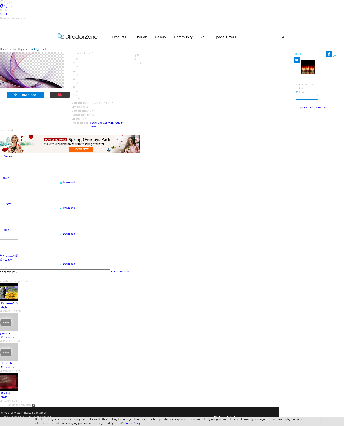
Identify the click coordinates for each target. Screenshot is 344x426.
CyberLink (15, 416)
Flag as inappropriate (315, 107)
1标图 (6, 178)
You (203, 37)
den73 (300, 80)
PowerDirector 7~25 (101, 122)
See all (3, 14)
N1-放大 (6, 204)
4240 (298, 84)
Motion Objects (18, 49)
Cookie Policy (132, 423)
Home (3, 49)
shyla (4, 307)
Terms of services (10, 412)
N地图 (6, 229)
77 (297, 92)
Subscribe (307, 97)
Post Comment (120, 271)
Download (69, 182)
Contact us (40, 412)
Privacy (27, 412)
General (8, 156)
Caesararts (7, 337)
